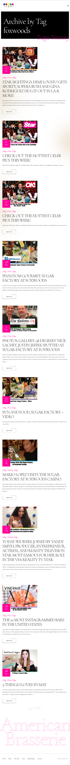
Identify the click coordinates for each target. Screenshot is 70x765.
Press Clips (11, 78)
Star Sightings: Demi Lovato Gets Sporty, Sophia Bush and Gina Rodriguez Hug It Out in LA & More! (34, 89)
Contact (40, 758)
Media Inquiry (31, 758)
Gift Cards (16, 758)
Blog (4, 78)
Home (4, 758)
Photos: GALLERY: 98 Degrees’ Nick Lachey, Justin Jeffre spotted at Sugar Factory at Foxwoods (34, 345)
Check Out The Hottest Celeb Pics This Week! (31, 158)
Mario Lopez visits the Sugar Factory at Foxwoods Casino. (32, 477)
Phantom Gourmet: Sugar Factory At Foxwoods (28, 278)
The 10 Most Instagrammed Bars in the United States (33, 622)
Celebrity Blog (12, 470)
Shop (23, 758)
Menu (10, 758)
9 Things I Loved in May (24, 684)
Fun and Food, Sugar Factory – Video (32, 414)
